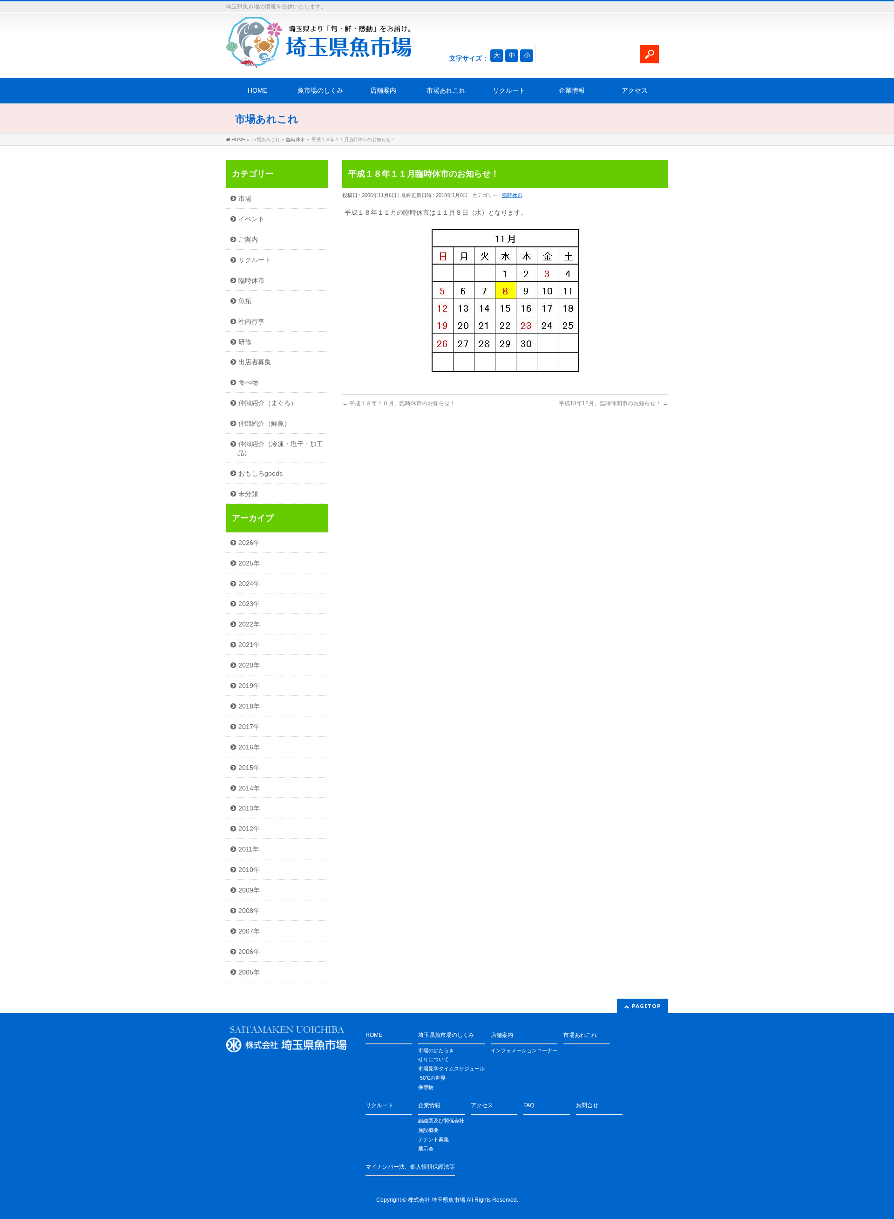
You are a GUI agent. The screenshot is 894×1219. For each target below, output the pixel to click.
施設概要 (428, 1130)
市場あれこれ (446, 90)
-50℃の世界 (432, 1078)
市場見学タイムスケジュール (451, 1068)
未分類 (248, 493)
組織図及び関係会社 (441, 1121)
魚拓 (244, 301)
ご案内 (248, 239)
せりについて (433, 1059)
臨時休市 (512, 195)
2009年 (249, 890)
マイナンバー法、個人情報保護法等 (410, 1167)
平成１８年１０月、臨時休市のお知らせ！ (398, 403)
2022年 (249, 624)
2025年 (249, 563)
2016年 (249, 747)
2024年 (249, 583)
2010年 (249, 869)
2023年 (249, 603)
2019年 (249, 685)
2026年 (249, 542)
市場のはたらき (436, 1050)
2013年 (249, 808)
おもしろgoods (260, 473)
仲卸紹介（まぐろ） (267, 403)
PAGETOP (646, 1006)
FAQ (528, 1105)
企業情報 (572, 90)
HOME (257, 90)
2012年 (249, 828)
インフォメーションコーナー (524, 1050)
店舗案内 (383, 90)
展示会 (425, 1148)
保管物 (425, 1087)
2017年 (249, 726)
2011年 (248, 849)
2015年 (249, 767)
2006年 (249, 951)
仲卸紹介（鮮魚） (264, 423)
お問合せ (587, 1105)
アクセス (635, 90)
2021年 (249, 644)
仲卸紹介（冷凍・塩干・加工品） (280, 448)
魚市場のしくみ (320, 90)
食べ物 (248, 382)
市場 (244, 198)
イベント (251, 219)
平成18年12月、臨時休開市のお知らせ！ (613, 403)
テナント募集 (433, 1139)
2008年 (249, 910)
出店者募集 (254, 362)
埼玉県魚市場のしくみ (446, 1035)
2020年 (249, 665)
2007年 (249, 931)
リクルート (509, 90)
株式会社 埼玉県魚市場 (436, 1200)
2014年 (249, 788)
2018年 (249, 706)
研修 (244, 342)
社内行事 (251, 321)
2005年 (249, 972)
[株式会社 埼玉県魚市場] (319, 58)
